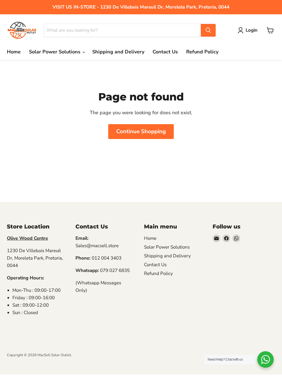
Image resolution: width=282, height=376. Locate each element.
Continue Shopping (141, 131)
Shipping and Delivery (118, 51)
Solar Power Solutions (55, 51)
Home (14, 51)
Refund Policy (202, 51)
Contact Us (165, 51)
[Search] (208, 30)
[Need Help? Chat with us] (265, 359)
